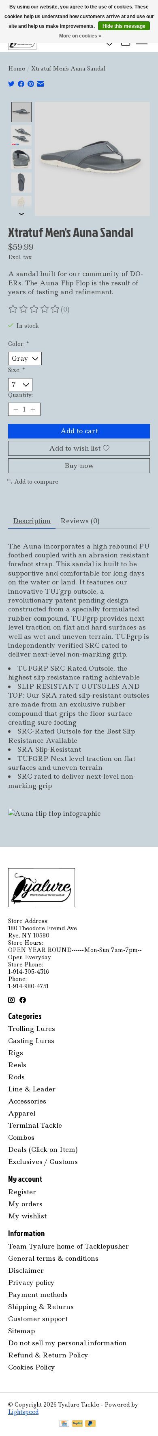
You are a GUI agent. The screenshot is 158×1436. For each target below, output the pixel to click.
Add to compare (36, 481)
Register (22, 1191)
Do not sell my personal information (67, 1342)
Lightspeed (23, 1411)
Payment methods (38, 1294)
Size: (16, 370)
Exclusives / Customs (43, 1161)
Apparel (21, 1113)
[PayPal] (77, 1424)
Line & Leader (32, 1089)
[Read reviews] (34, 309)
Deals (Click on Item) (43, 1149)
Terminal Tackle (35, 1125)
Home (16, 68)
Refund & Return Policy (48, 1355)
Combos (21, 1137)
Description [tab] (32, 520)
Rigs (15, 1052)
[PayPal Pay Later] (90, 1424)
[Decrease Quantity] (16, 409)
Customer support (38, 1318)
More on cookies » (80, 36)
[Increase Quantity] (33, 409)
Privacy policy (31, 1282)
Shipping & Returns (41, 1306)
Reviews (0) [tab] (80, 520)
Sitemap (21, 1330)
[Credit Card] (64, 1424)
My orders (25, 1203)
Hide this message (123, 26)
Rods (16, 1076)
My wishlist (27, 1216)
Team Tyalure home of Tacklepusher (68, 1246)
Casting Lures (31, 1040)
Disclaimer (26, 1270)
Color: (18, 343)
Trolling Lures (31, 1028)
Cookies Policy (31, 1367)
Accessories (27, 1101)
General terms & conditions (53, 1258)
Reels (17, 1064)
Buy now (79, 465)
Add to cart (79, 430)
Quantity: (20, 395)
